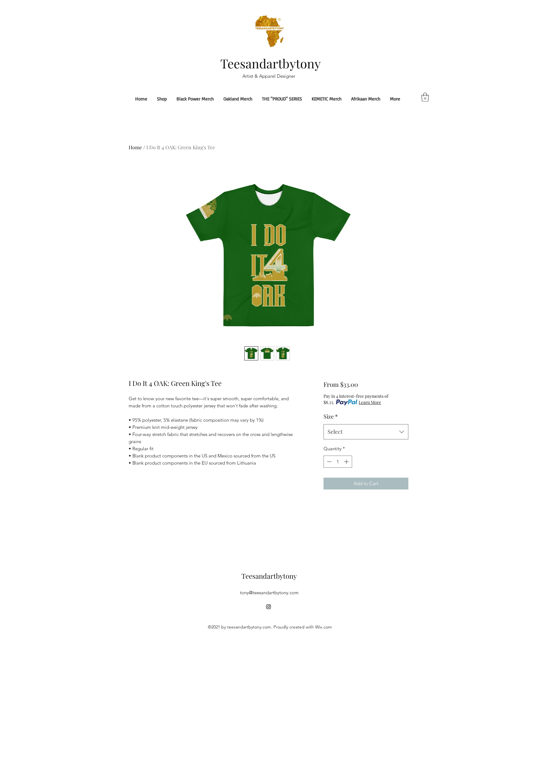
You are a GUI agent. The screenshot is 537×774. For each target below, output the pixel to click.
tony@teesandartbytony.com (269, 593)
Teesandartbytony (270, 63)
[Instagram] (268, 607)
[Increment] (347, 461)
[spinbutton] (338, 461)
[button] (425, 97)
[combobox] (366, 432)
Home (135, 147)
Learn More (370, 402)
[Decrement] (328, 461)
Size (331, 416)
